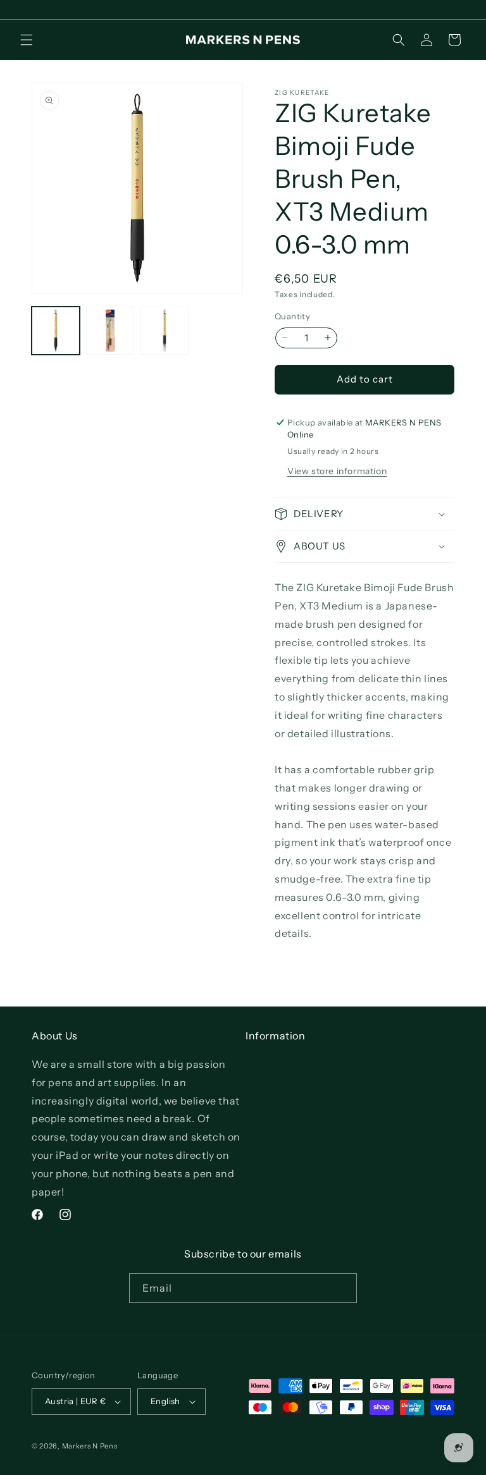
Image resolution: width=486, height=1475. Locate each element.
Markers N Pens (90, 1445)
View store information (337, 471)
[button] (26, 40)
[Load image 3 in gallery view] (164, 331)
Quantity (292, 316)
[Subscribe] (342, 1288)
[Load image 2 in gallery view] (110, 331)
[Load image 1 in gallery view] (56, 331)
